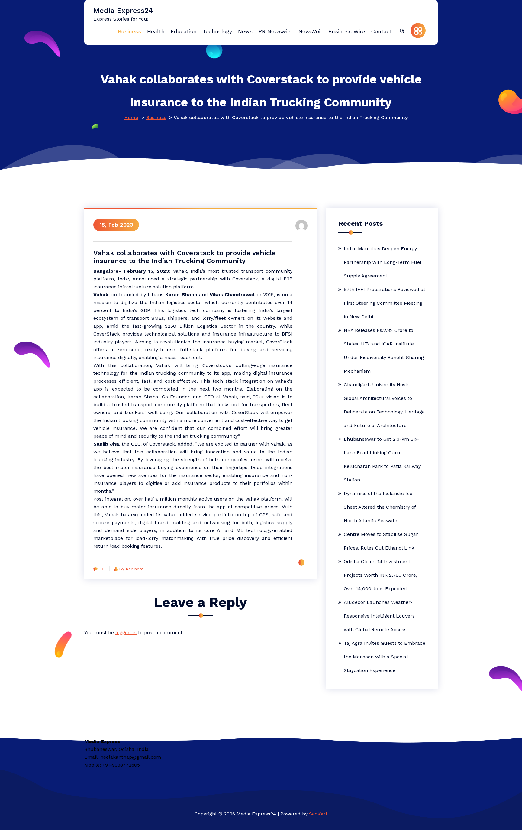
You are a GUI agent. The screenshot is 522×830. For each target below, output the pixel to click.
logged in (126, 632)
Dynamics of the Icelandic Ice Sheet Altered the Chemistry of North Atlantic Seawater (380, 507)
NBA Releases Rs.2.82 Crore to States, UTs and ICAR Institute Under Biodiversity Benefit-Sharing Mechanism (384, 350)
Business (156, 117)
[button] (402, 30)
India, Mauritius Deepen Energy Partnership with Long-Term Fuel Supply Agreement (382, 262)
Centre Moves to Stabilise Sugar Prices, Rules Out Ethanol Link (381, 541)
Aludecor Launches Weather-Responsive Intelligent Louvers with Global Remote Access (379, 615)
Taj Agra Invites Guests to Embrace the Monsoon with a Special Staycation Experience (384, 656)
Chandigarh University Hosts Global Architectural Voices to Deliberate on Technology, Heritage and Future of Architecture (384, 405)
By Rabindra (131, 568)
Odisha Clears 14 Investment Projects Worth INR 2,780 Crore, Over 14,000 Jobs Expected (380, 575)
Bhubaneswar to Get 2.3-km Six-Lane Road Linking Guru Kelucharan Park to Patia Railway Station (382, 459)
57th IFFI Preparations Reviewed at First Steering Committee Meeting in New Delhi (384, 303)
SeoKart (318, 814)
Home (131, 117)
